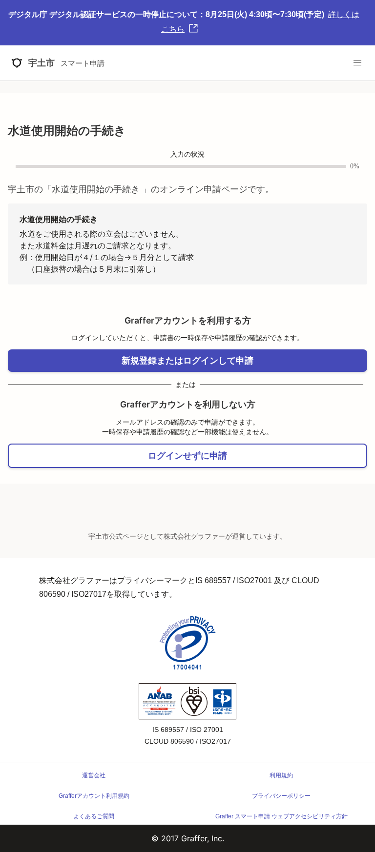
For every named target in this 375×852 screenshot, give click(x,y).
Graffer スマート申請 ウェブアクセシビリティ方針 (281, 816)
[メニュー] (357, 63)
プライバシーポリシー (281, 795)
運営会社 (93, 775)
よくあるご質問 (93, 816)
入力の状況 (187, 154)
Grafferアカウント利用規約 (94, 795)
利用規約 (281, 775)
